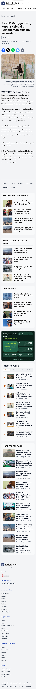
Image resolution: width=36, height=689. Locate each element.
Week (14, 370)
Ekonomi (4, 609)
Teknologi (4, 606)
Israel (13, 184)
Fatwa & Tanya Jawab (7, 625)
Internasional (5, 593)
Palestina (20, 184)
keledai (13, 187)
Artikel (3, 647)
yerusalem (29, 184)
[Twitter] (2, 583)
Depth (3, 599)
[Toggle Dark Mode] (33, 3)
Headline (5, 184)
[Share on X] (8, 50)
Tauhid (3, 620)
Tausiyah (4, 638)
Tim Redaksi (9, 686)
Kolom (3, 657)
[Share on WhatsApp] (13, 50)
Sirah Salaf (4, 636)
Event (3, 677)
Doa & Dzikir (4, 631)
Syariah (3, 623)
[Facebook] (5, 583)
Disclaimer (21, 686)
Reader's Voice (5, 671)
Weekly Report (5, 612)
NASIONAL (10, 8)
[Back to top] (32, 685)
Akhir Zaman (5, 633)
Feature (3, 601)
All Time (29, 370)
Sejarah (3, 655)
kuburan (5, 187)
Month (21, 370)
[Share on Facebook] (3, 50)
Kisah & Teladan (6, 650)
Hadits (3, 628)
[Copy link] (22, 50)
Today (6, 370)
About (2, 686)
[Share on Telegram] (18, 50)
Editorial (3, 604)
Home (3, 16)
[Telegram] (14, 583)
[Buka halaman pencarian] (28, 3)
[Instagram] (8, 583)
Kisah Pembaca (6, 674)
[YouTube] (11, 583)
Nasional (3, 596)
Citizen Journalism (6, 669)
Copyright (28, 686)
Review (3, 652)
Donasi (15, 686)
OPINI (30, 8)
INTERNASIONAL (20, 8)
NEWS (3, 8)
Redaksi (3, 660)
